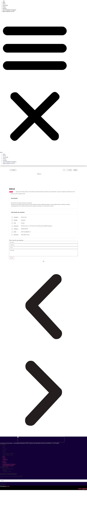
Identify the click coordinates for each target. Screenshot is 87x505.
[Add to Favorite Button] (64, 170)
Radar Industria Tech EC (9, 11)
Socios (4, 7)
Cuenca (12, 193)
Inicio (4, 2)
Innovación (59, 191)
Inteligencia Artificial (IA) (67, 191)
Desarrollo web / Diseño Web (50, 191)
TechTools (5, 5)
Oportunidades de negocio (9, 10)
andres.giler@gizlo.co (26, 231)
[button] (35, 82)
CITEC (4, 4)
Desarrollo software (40, 191)
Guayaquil (20, 193)
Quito (24, 193)
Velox (8, 486)
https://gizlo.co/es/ (25, 234)
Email (1, 478)
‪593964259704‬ (24, 228)
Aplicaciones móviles (20, 191)
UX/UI (73, 191)
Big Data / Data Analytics (30, 191)
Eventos (5, 8)
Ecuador (16, 193)
